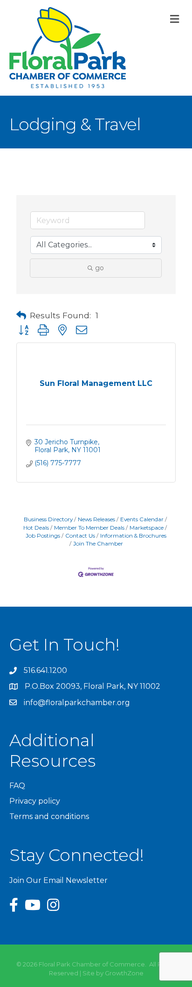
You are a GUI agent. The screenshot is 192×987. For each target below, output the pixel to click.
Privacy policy (34, 801)
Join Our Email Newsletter (58, 880)
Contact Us (80, 535)
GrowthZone (124, 973)
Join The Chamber (98, 543)
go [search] (99, 268)
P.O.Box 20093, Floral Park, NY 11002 (92, 686)
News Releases (96, 519)
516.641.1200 (45, 670)
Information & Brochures (133, 535)
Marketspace (147, 527)
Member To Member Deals (89, 527)
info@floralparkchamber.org (77, 702)
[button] (21, 315)
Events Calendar (142, 519)
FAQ (17, 785)
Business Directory (48, 519)
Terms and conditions (49, 816)
